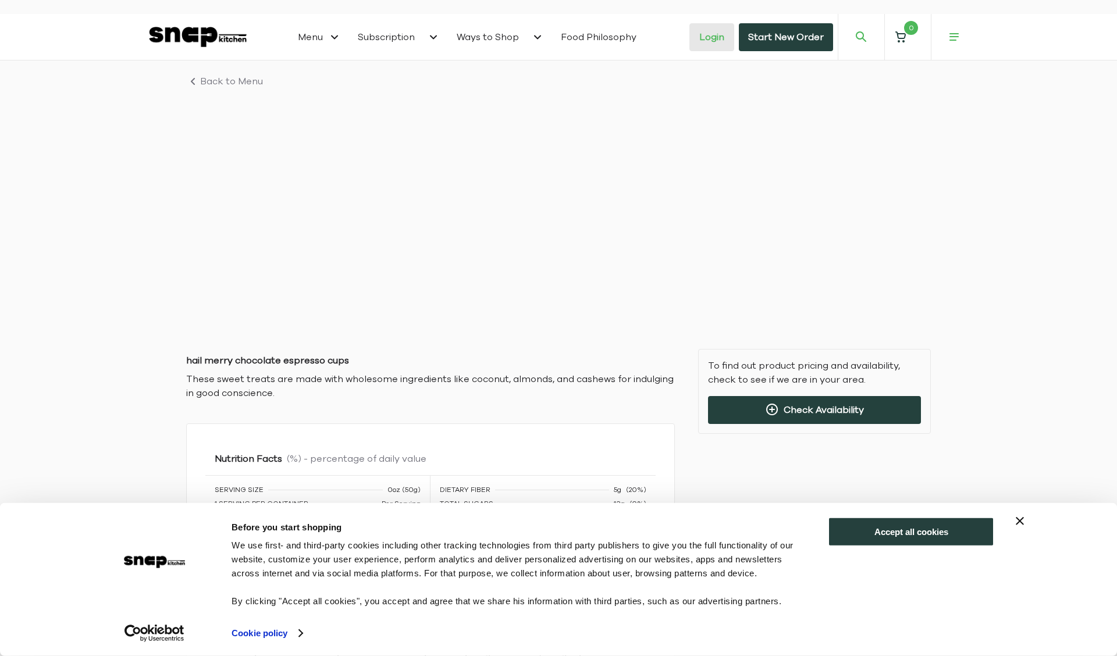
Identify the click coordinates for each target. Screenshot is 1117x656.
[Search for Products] (861, 37)
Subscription (386, 37)
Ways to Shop (488, 37)
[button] (907, 37)
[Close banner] (1020, 521)
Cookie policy (259, 633)
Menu (310, 37)
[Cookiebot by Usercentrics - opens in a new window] (154, 633)
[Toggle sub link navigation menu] (433, 37)
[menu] (954, 37)
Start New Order (786, 37)
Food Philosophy (598, 37)
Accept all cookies (911, 532)
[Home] (198, 37)
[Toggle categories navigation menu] (334, 37)
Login (711, 37)
